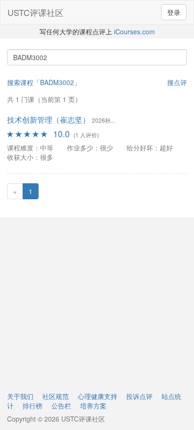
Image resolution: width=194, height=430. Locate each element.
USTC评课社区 (36, 12)
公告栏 (61, 405)
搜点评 (177, 82)
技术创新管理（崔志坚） (48, 119)
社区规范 (55, 396)
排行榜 (32, 405)
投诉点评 (139, 396)
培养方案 (93, 405)
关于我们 (20, 396)
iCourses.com (134, 31)
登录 (173, 12)
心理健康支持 (97, 396)
